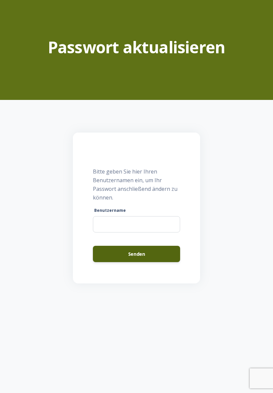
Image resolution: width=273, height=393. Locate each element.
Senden (136, 254)
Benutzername (110, 210)
